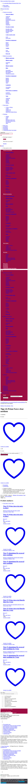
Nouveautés (5, 129)
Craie (7, 37)
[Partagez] (3, 777)
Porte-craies (8, 38)
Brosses (7, 80)
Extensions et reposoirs (10, 20)
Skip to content (11, 1)
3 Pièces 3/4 (8, 110)
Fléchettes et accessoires (9, 402)
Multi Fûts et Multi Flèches (11, 112)
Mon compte (5, 5)
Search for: (3, 132)
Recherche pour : (6, 396)
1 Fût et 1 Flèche (9, 107)
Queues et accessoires (7, 12)
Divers (7, 42)
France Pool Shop (5, 746)
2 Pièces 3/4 (8, 109)
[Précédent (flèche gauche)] (1, 778)
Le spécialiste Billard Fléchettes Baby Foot (12, 3)
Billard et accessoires (7, 55)
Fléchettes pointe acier (10, 119)
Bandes (7, 78)
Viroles (7, 32)
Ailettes (7, 116)
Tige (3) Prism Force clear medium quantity (9, 453)
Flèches (7, 21)
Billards (7, 79)
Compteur (8, 92)
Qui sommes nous (6, 724)
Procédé (7, 44)
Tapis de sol (8, 122)
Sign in (4, 139)
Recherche (6, 397)
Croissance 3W (4, 747)
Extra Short (5, 503)
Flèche (7, 43)
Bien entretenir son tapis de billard (10, 727)
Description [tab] (5, 485)
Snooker (7, 23)
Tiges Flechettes (8, 496)
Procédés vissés (9, 31)
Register (5, 143)
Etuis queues (5, 105)
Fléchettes (5, 114)
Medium (23, 402)
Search (4, 395)
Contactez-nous (6, 6)
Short (7, 597)
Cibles (7, 117)
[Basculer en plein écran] (2, 777)
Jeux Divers (8, 702)
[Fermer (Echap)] (4, 777)
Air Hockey (5, 126)
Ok (19, 781)
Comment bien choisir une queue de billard (12, 725)
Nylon (9, 503)
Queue (7, 46)
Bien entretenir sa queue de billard (10, 726)
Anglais (7, 17)
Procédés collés (9, 29)
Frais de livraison (6, 731)
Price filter (3, 692)
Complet (7, 88)
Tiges (7, 123)
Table (7, 63)
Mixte (7, 101)
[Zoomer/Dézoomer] (1, 777)
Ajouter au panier (4, 454)
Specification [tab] (5, 486)
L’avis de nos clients (7, 732)
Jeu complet (8, 72)
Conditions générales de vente (9, 730)
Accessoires (8, 70)
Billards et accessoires (10, 698)
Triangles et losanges (10, 73)
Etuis (7, 118)
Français (7, 22)
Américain (8, 16)
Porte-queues (8, 93)
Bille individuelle (9, 71)
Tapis (7, 82)
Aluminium (5, 550)
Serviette (7, 51)
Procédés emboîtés (9, 30)
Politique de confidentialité (8, 729)
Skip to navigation (4, 1)
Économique (8, 18)
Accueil (2, 402)
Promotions (5, 127)
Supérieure (8, 24)
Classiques (8, 62)
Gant (7, 50)
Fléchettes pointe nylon (10, 121)
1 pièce (7, 108)
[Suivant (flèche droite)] (2, 778)
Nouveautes (8, 704)
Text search (3, 693)
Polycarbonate (19, 402)
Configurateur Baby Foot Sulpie (9, 130)
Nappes (7, 81)
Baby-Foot (5, 125)
